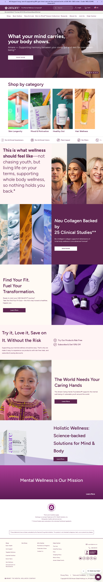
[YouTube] (80, 558)
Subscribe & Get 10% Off (69, 344)
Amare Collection (53, 16)
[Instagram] (87, 558)
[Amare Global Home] (12, 7)
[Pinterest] (91, 558)
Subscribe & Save (42, 548)
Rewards (64, 16)
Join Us (82, 16)
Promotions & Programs (43, 545)
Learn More (14, 310)
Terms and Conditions (79, 575)
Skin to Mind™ (40, 16)
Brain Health (9, 545)
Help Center (91, 16)
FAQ (54, 552)
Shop (9, 16)
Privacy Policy (64, 575)
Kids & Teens (9, 559)
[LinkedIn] (95, 558)
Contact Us (40, 551)
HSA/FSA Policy (57, 549)
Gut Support (9, 549)
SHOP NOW (20, 57)
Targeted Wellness (10, 552)
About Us (73, 16)
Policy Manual (93, 575)
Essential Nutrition (10, 555)
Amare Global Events (58, 560)
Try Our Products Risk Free (70, 340)
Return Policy (56, 557)
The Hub (55, 546)
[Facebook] (84, 558)
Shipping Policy (57, 554)
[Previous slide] (10, 110)
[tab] (87, 72)
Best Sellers (17, 16)
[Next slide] (93, 110)
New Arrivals (29, 16)
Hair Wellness (9, 562)
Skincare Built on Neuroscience (10, 565)
